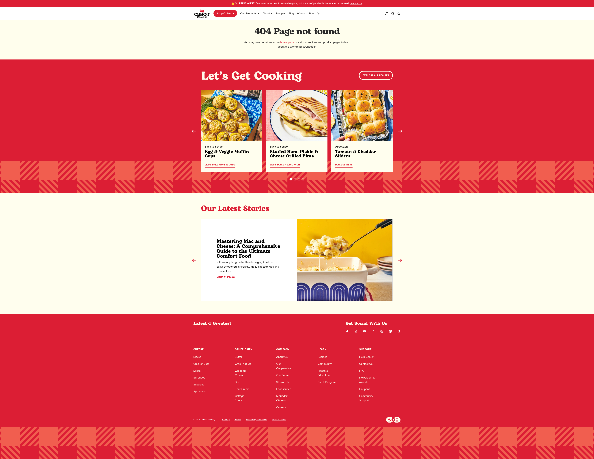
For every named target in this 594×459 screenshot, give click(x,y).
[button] (291, 179)
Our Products (248, 13)
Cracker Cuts (201, 364)
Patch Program (327, 382)
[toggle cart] (399, 13)
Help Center (366, 357)
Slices (196, 371)
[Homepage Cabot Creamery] (201, 13)
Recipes (280, 13)
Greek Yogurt (243, 364)
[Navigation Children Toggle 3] (272, 13)
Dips (237, 382)
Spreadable (200, 391)
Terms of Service (279, 420)
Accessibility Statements (256, 420)
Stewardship (283, 382)
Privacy (238, 420)
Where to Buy (305, 13)
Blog (291, 13)
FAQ (361, 371)
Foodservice (283, 389)
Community (325, 364)
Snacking (198, 385)
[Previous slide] (194, 131)
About (266, 13)
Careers (281, 407)
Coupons (364, 389)
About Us (282, 357)
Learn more (356, 3)
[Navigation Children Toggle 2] (258, 13)
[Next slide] (400, 131)
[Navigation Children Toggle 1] (233, 13)
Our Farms (282, 375)
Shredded (199, 378)
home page (287, 42)
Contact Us (365, 364)
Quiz (320, 13)
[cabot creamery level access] (393, 419)
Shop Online (223, 13)
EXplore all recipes (376, 75)
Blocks (197, 357)
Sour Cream (242, 389)
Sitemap (226, 420)
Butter (238, 357)
